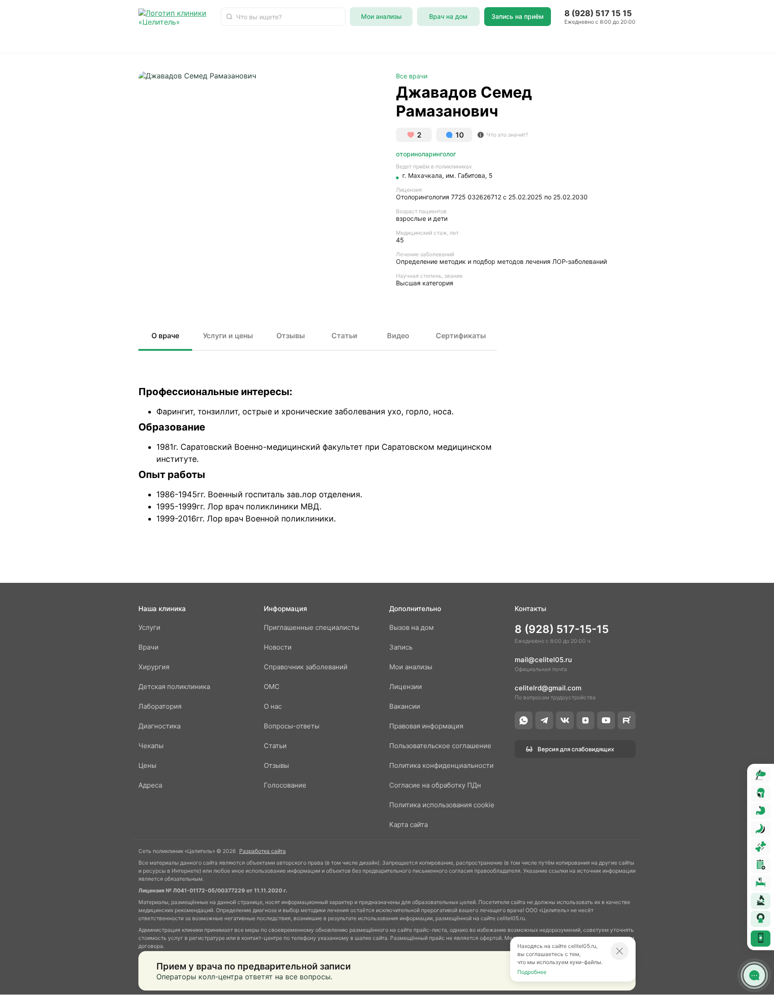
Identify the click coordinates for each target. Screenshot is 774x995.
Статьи (730, 41)
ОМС (364, 41)
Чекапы (531, 41)
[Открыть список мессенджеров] (754, 975)
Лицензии (405, 686)
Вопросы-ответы (589, 41)
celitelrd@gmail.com (548, 688)
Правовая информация (426, 726)
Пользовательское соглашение (440, 745)
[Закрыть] (619, 951)
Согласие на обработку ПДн (435, 785)
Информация (285, 608)
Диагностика (410, 41)
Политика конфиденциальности (441, 765)
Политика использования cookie (441, 805)
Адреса (492, 41)
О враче (165, 335)
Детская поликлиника (174, 686)
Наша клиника (162, 608)
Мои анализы (410, 667)
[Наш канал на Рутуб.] (627, 720)
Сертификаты (461, 335)
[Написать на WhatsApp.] (524, 720)
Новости (688, 41)
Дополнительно (415, 608)
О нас (455, 41)
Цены (147, 765)
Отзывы (646, 41)
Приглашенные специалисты (311, 627)
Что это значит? (507, 134)
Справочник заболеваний (306, 667)
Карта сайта (408, 824)
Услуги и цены (228, 335)
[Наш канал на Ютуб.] (606, 720)
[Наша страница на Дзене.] (585, 720)
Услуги (185, 41)
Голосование (285, 785)
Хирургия (326, 41)
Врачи (149, 41)
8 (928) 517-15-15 (562, 629)
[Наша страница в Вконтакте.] (565, 720)
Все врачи (411, 76)
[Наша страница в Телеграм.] (544, 720)
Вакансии (404, 706)
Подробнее (531, 972)
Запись (401, 647)
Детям (222, 41)
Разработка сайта (262, 851)
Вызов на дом (411, 627)
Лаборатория (271, 41)
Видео (398, 335)
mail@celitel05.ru (543, 659)
